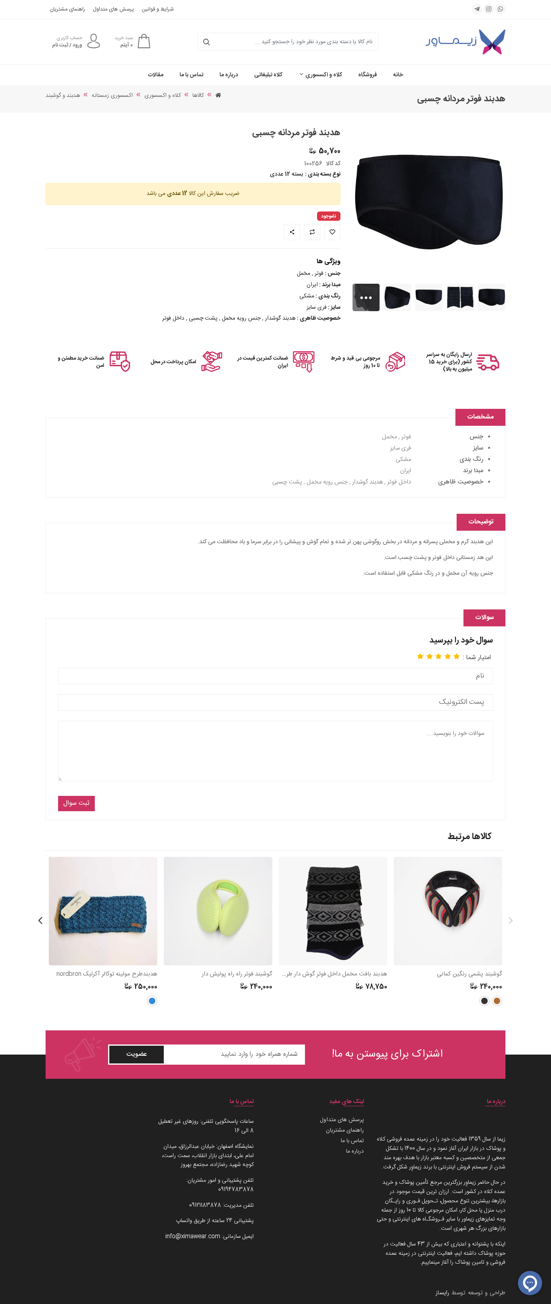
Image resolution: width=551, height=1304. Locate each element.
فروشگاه (367, 75)
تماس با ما (191, 75)
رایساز (442, 1293)
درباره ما (228, 75)
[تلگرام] (477, 9)
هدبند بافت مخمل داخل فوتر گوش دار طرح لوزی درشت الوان (333, 974)
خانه (398, 75)
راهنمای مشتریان (67, 9)
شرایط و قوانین (157, 9)
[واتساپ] (500, 9)
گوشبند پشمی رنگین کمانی (469, 974)
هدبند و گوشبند (63, 95)
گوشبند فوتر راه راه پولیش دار (237, 974)
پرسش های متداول (113, 9)
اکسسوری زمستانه (112, 95)
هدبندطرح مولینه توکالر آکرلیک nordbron (106, 974)
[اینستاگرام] (489, 9)
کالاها (198, 95)
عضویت (136, 1054)
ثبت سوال (76, 803)
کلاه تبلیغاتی (268, 75)
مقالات (155, 75)
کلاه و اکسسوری (323, 75)
